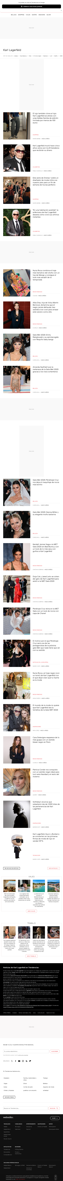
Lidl (51, 56)
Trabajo (31, 923)
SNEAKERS (42, 14)
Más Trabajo (31, 956)
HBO (61, 56)
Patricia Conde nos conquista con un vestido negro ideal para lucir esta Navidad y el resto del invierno (46, 773)
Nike (30, 56)
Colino (35, 295)
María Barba (37, 138)
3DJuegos (17, 1126)
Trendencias (7, 1149)
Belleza (35, 356)
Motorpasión (52, 1126)
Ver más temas (9, 1097)
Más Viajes (31, 911)
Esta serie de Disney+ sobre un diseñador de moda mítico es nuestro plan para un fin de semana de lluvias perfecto (45, 181)
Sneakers (15, 1012)
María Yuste (36, 666)
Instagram (23, 1060)
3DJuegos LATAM (20, 1165)
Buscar (53, 1108)
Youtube (19, 1060)
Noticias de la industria (40, 662)
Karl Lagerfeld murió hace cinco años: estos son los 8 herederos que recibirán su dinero (46, 147)
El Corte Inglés (37, 56)
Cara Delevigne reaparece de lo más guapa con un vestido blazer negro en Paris (46, 739)
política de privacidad (23, 1055)
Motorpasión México (52, 1166)
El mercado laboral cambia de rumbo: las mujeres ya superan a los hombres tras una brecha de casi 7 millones (53, 944)
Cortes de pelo (41, 1012)
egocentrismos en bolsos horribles (45, 977)
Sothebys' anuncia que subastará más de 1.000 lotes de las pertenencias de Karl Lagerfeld (46, 805)
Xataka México (7, 1165)
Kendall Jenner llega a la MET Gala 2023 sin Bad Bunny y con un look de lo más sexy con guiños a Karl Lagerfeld (46, 547)
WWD (7, 1005)
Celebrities (36, 167)
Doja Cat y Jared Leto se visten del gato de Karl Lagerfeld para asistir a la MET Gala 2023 (46, 578)
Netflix (56, 56)
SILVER (49, 14)
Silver (25, 1083)
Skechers (45, 56)
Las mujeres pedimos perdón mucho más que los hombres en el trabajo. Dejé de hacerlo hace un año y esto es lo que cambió (9, 945)
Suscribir (54, 1051)
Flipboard (30, 1060)
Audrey (35, 795)
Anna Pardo (37, 698)
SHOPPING (21, 14)
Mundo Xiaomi (7, 1138)
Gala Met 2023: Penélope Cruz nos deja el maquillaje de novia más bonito (46, 482)
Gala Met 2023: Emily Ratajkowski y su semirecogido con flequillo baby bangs (46, 337)
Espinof (28, 1129)
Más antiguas (53, 868)
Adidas (16, 56)
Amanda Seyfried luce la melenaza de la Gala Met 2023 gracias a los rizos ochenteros (45, 369)
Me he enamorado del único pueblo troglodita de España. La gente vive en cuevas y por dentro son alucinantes (9, 897)
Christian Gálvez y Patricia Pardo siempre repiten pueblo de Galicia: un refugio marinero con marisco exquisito (53, 897)
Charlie (35, 328)
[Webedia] (8, 1117)
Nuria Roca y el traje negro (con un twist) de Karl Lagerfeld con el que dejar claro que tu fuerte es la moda (46, 676)
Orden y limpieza (9, 1090)
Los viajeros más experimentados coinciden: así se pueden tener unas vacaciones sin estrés (24, 897)
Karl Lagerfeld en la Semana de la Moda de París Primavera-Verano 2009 (34, 1005)
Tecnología (36, 855)
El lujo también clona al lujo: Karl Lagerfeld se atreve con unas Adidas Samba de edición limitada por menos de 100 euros (45, 118)
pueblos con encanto (29, 1090)
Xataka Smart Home (7, 1135)
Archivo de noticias (12, 868)
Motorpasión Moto (54, 1129)
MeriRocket (36, 827)
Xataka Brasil (7, 1168)
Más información (20, 1179)
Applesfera (7, 1132)
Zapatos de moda (50, 1012)
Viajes (31, 876)
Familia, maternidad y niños (25, 1012)
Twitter (11, 1060)
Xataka (5, 1126)
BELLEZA (13, 14)
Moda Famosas (37, 291)
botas (34, 1012)
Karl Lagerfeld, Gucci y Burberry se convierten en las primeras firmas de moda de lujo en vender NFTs (46, 837)
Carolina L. (36, 360)
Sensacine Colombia (29, 1168)
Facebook (15, 1060)
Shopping (36, 134)
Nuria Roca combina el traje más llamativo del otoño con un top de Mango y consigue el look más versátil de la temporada (46, 275)
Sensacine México (31, 1165)
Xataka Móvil (7, 1129)
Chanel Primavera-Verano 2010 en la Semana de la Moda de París (18, 1007)
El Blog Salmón (19, 1149)
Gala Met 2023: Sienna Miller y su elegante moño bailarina (45, 513)
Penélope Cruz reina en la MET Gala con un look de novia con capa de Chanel (46, 611)
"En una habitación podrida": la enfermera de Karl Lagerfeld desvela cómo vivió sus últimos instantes (46, 213)
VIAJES (28, 14)
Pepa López (36, 730)
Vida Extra (17, 1129)
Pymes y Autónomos (18, 1152)
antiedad (45, 1090)
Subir (54, 1118)
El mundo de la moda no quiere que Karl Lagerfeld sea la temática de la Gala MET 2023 (46, 707)
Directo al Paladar (42, 1126)
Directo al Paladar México (42, 1166)
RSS (26, 1060)
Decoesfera (7, 1152)
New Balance (23, 56)
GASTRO (34, 14)
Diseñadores (37, 726)
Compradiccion (8, 1154)
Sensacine (29, 1126)
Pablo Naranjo (38, 171)
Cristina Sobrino (38, 569)
